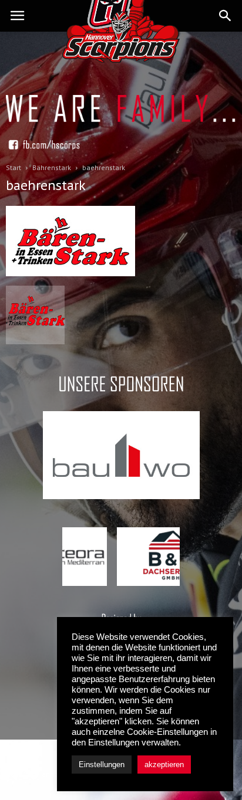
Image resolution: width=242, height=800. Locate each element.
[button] (225, 16)
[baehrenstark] (70, 273)
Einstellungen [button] (102, 764)
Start (13, 167)
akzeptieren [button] (164, 764)
